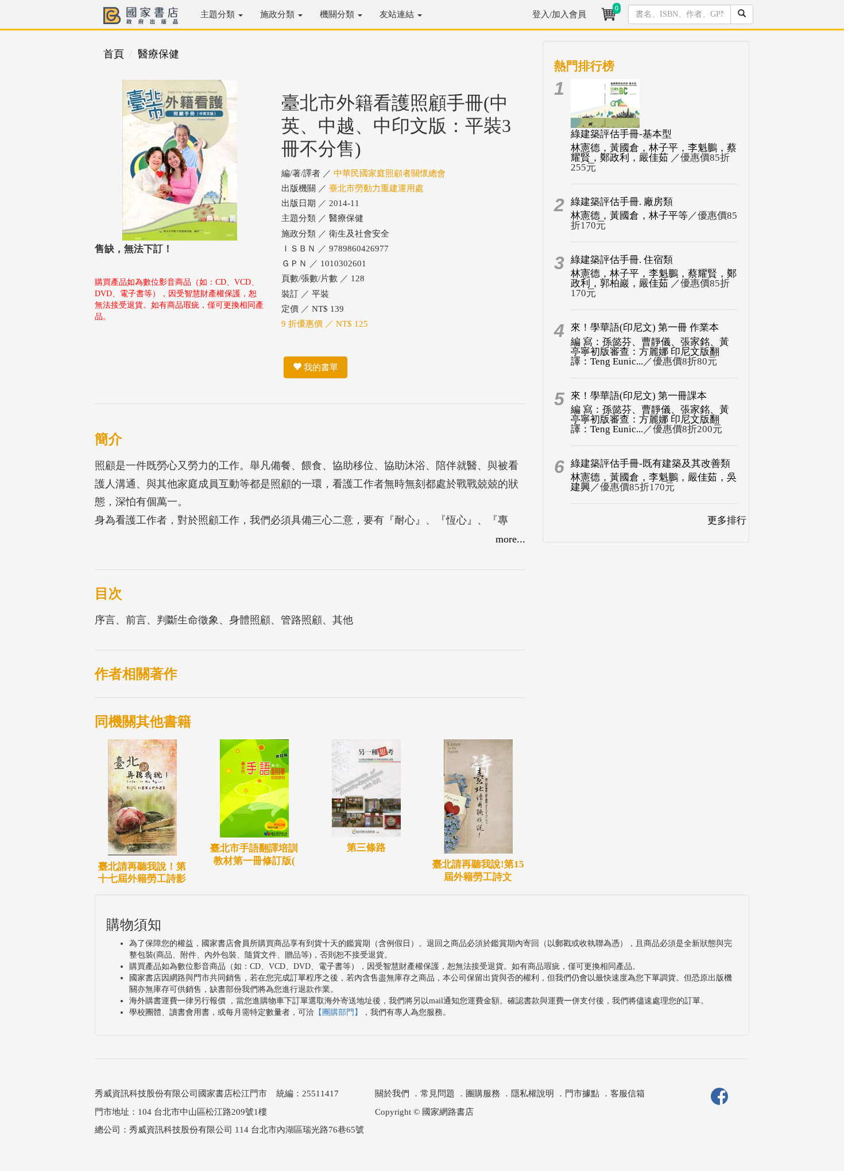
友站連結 (398, 14)
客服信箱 (627, 1093)
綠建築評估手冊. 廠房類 (622, 201)
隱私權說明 (532, 1093)
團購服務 (483, 1093)
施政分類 (278, 14)
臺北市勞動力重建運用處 (376, 188)
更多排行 (726, 520)
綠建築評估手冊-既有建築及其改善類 (650, 463)
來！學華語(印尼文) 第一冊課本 (639, 395)
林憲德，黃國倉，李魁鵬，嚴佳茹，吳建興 (654, 482)
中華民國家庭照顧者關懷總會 (390, 173)
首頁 (113, 54)
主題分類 (218, 14)
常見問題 (437, 1093)
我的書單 (319, 367)
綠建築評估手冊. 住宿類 (622, 259)
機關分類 (338, 14)
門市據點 (582, 1093)
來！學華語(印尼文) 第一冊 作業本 (645, 327)
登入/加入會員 (559, 14)
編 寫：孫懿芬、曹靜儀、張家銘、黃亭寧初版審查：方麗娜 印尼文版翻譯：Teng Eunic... (650, 351)
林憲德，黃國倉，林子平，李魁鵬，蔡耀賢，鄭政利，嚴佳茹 (654, 152)
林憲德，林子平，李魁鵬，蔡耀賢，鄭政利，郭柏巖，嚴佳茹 (654, 278)
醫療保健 (158, 54)
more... (510, 539)
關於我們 (392, 1093)
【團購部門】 (338, 1012)
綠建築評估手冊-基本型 (621, 134)
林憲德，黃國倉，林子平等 (629, 215)
